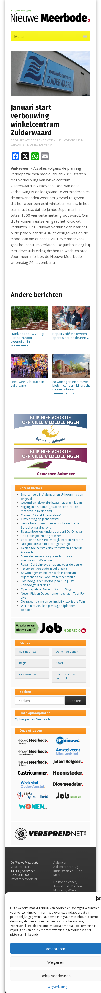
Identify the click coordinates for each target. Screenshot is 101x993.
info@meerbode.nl (24, 879)
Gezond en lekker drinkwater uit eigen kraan (51, 503)
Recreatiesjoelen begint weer (41, 536)
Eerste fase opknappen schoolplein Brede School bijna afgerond (50, 525)
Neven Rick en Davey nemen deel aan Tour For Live (53, 595)
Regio (22, 663)
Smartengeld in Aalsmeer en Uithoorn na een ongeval (52, 496)
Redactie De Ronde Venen (37, 140)
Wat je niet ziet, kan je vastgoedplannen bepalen (48, 608)
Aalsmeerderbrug (65, 867)
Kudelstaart (61, 871)
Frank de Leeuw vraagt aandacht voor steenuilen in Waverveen (27, 339)
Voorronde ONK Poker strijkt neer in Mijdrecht (53, 540)
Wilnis (72, 890)
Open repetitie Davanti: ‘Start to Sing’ (46, 589)
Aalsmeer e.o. (28, 651)
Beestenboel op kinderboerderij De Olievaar (52, 532)
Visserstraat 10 (21, 867)
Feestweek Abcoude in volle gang (27, 383)
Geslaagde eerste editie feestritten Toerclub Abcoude (51, 550)
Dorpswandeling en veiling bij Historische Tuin (53, 601)
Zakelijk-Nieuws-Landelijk (66, 676)
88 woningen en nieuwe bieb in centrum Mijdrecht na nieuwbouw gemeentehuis (71, 387)
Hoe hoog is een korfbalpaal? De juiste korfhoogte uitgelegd (48, 583)
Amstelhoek (61, 886)
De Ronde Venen (41, 144)
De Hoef (77, 886)
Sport (59, 663)
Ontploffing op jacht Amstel (40, 519)
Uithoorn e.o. (28, 674)
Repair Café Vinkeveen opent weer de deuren (70, 335)
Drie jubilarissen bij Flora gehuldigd (45, 544)
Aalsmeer (60, 863)
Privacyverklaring (55, 987)
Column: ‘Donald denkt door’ (41, 515)
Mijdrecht (59, 890)
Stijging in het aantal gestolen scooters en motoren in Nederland (49, 509)
